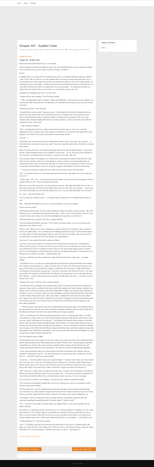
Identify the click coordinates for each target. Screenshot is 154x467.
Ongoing (77, 50)
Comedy (29, 50)
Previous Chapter (25, 436)
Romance (53, 50)
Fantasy (35, 50)
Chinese (70, 50)
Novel (26, 3)
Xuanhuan (61, 50)
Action (24, 50)
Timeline (33, 3)
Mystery (47, 50)
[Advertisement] (77, 23)
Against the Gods (25, 56)
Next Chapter (35, 436)
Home (19, 3)
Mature (41, 50)
